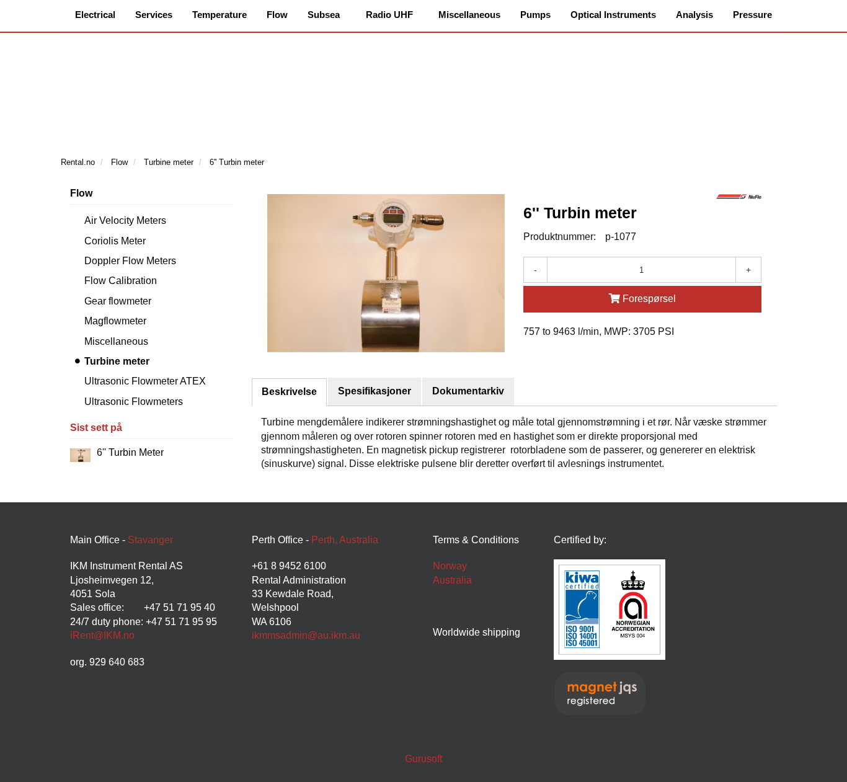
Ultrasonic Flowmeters (133, 401)
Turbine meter (116, 361)
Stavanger (150, 540)
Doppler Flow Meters (130, 260)
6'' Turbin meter (130, 452)
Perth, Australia (344, 540)
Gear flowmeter (117, 301)
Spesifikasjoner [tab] (374, 391)
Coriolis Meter (115, 241)
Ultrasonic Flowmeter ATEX (145, 381)
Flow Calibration (120, 280)
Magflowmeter (115, 321)
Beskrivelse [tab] (289, 391)
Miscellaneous (116, 341)
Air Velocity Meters (125, 220)
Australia (452, 580)
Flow (81, 193)
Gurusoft (423, 758)
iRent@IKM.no (102, 635)
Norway (450, 566)
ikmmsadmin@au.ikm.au (306, 635)
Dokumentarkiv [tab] (468, 391)
